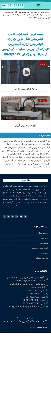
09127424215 (12, 6)
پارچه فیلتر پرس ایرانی (25, 125)
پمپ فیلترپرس (15, 141)
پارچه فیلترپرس (29, 141)
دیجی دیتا (33, 327)
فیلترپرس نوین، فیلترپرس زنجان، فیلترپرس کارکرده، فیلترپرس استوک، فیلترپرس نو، (27, 164)
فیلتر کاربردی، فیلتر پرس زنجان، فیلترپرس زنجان (26, 159)
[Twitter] (25, 216)
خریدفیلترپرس (34, 144)
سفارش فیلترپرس (19, 144)
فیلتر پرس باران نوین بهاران (19, 147)
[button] (38, 5)
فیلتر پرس (36, 147)
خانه (48, 12)
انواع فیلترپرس (43, 141)
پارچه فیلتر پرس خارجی (25, 89)
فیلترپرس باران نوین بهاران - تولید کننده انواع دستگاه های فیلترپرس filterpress (25, 322)
